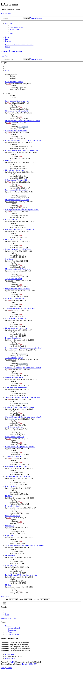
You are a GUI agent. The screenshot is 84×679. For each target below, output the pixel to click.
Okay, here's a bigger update (15, 298)
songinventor (11, 360)
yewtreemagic (23, 354)
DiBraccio (11, 142)
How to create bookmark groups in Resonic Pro (21, 150)
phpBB (12, 662)
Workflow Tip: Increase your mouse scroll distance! (23, 368)
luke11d (10, 468)
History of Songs (11, 486)
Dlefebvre (10, 547)
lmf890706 (11, 152)
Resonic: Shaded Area (13, 338)
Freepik (24, 664)
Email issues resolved (12, 516)
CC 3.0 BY (32, 664)
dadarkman (11, 478)
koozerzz (10, 251)
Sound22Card (12, 202)
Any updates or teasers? (13, 279)
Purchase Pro (9, 526)
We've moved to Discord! (14, 82)
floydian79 (11, 508)
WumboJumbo (12, 350)
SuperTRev (22, 88)
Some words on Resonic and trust (16, 101)
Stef (8, 261)
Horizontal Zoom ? (11, 219)
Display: (6, 599)
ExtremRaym (12, 419)
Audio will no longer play (14, 358)
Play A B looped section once (15, 170)
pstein (9, 409)
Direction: (36, 599)
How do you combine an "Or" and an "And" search (23, 140)
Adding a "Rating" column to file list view (19, 407)
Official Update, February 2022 (16, 180)
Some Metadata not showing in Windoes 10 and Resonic (24, 545)
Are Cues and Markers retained (16, 387)
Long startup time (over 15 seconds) (17, 289)
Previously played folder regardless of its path (21, 575)
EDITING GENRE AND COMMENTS (19, 229)
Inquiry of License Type (13, 239)
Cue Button (9, 259)
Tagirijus (21, 482)
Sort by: (21, 599)
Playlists (8, 585)
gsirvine (10, 281)
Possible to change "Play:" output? (17, 466)
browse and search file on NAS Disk (18, 249)
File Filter (8, 496)
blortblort (10, 320)
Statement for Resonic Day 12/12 (16, 111)
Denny (9, 340)
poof (9, 567)
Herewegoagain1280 (25, 146)
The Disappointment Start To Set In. (17, 476)
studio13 (10, 192)
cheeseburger (12, 379)
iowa (9, 271)
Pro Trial (8, 160)
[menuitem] (16, 27)
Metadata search (10, 555)
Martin (20, 472)
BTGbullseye (23, 127)
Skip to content (6, 13)
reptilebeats (11, 537)
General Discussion (11, 51)
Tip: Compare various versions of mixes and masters (23, 397)
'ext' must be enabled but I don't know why (20, 308)
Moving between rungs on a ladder (17, 200)
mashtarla (10, 587)
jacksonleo (22, 196)
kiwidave (10, 162)
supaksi (10, 528)
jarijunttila (21, 166)
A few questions (10, 565)
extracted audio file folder (14, 377)
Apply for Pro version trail (14, 427)
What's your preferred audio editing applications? (22, 210)
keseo (9, 241)
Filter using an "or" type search (16, 328)
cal (8, 488)
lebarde (9, 221)
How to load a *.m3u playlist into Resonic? (20, 447)
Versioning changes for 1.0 (14, 437)
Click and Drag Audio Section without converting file (23, 417)
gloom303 (10, 291)
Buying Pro (9, 535)
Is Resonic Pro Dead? (12, 506)
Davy (9, 429)
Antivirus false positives (13, 456)
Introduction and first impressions (16, 190)
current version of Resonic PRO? (16, 318)
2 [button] (5, 68)
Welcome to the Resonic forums (16, 131)
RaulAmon (11, 577)
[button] (7, 70)
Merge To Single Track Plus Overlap (18, 269)
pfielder (10, 231)
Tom (9, 84)
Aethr (20, 136)
